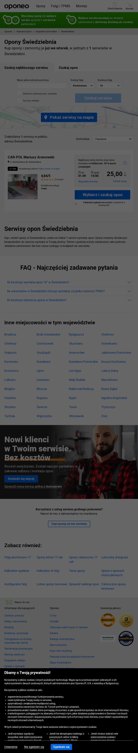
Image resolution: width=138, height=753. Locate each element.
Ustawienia (10, 747)
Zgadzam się (61, 746)
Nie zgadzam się (34, 747)
